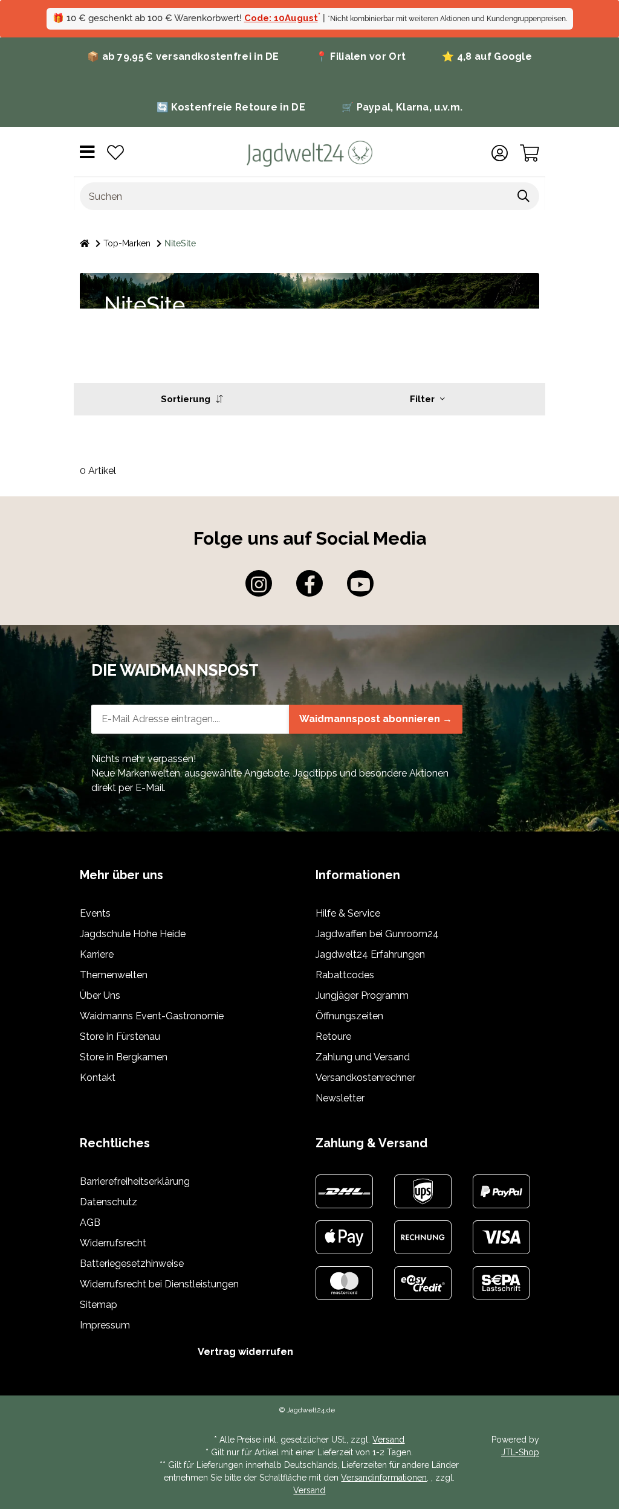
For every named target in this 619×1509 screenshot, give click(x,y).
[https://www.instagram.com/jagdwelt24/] (258, 583)
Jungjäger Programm (362, 995)
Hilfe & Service (348, 913)
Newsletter (340, 1098)
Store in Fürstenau (120, 1036)
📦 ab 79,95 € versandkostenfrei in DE (183, 56)
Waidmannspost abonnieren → (375, 719)
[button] (499, 153)
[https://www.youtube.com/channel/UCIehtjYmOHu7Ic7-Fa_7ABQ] (360, 583)
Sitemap (98, 1304)
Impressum (105, 1325)
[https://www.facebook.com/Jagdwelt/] (309, 583)
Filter (423, 399)
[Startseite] (84, 243)
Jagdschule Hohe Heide (133, 934)
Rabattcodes (345, 975)
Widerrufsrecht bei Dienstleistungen (159, 1284)
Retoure (333, 1036)
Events (95, 913)
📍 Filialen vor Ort (361, 56)
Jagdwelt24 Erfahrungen (370, 954)
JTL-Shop (520, 1452)
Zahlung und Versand (363, 1057)
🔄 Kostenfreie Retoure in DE (231, 107)
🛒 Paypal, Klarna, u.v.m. (402, 107)
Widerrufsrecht (113, 1243)
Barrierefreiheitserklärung (135, 1181)
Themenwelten (113, 975)
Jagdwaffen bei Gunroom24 (377, 934)
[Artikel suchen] (523, 196)
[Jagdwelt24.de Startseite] (309, 153)
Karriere (97, 954)
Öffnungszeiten (349, 1016)
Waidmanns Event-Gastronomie (152, 1016)
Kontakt (97, 1077)
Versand (388, 1439)
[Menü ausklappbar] (87, 154)
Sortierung (187, 399)
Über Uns (100, 995)
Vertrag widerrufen (245, 1351)
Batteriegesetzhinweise (132, 1263)
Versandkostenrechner (365, 1077)
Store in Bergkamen (123, 1057)
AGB (90, 1222)
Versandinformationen (384, 1477)
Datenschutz (108, 1202)
